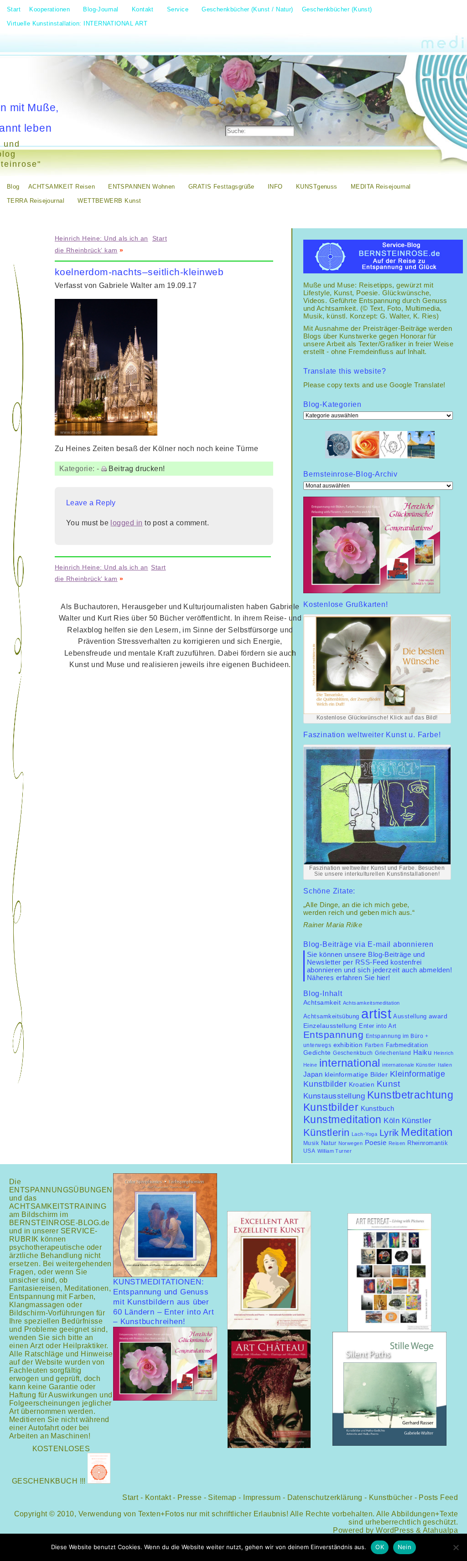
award (438, 1016)
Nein (404, 1547)
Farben (374, 1045)
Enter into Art (377, 1026)
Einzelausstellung (330, 1025)
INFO (275, 186)
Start (159, 238)
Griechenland (393, 1053)
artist (376, 1013)
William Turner (334, 1151)
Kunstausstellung (334, 1096)
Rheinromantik (427, 1143)
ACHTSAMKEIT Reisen (61, 186)
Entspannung (333, 1034)
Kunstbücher (390, 1497)
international (349, 1063)
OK (379, 1547)
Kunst (388, 1084)
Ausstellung (409, 1016)
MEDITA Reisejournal (381, 186)
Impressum (261, 1497)
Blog (13, 186)
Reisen (397, 1143)
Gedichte (317, 1052)
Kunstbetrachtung (410, 1095)
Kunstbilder (330, 1107)
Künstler (417, 1120)
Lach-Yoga (364, 1134)
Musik (311, 1143)
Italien (445, 1065)
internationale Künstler (409, 1065)
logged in (126, 523)
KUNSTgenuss (316, 186)
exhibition (348, 1045)
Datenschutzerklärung (325, 1497)
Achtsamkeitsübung (331, 1016)
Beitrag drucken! (137, 468)
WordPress (395, 1530)
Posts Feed (438, 1497)
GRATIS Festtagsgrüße (221, 186)
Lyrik (389, 1133)
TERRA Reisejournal (35, 200)
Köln (392, 1120)
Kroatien (362, 1084)
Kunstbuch (377, 1108)
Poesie (376, 1142)
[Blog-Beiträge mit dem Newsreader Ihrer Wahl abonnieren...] (291, 108)
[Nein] (455, 1547)
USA (309, 1151)
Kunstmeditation (342, 1119)
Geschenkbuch (353, 1053)
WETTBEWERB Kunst (109, 200)
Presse (189, 1497)
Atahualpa (440, 1530)
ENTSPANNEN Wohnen (141, 186)
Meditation (427, 1132)
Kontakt (158, 1497)
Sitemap (222, 1497)
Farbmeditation (407, 1045)
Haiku (422, 1052)
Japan (312, 1074)
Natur (328, 1143)
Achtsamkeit (322, 1002)
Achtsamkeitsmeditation (371, 1003)
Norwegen (350, 1143)
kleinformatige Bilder (356, 1074)
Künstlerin (326, 1132)
